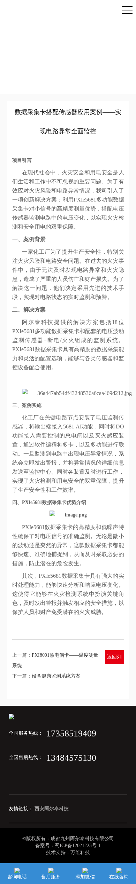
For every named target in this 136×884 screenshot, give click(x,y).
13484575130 (71, 758)
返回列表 (114, 659)
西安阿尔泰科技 (52, 808)
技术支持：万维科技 (68, 852)
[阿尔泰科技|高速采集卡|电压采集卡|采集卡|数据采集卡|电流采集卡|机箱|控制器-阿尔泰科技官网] (6, 6)
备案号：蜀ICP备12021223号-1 (68, 845)
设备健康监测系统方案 (56, 676)
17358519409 (71, 733)
